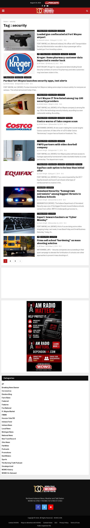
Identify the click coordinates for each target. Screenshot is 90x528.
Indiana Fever (7, 422)
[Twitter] (44, 507)
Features (5, 405)
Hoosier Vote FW (8, 418)
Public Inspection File (44, 526)
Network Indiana (44, 40)
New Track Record (9, 439)
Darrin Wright (43, 150)
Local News (61, 30)
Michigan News (7, 432)
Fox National (6, 408)
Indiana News (52, 30)
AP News (42, 63)
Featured (5, 401)
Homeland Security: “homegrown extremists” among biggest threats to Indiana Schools (59, 194)
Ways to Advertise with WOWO (31, 523)
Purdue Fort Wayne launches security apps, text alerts (35, 80)
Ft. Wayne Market (42, 30)
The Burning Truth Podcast (12, 463)
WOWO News (9, 84)
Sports (4, 459)
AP (38, 54)
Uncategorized (7, 466)
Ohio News (72, 54)
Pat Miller (5, 446)
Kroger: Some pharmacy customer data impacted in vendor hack (60, 59)
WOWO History (7, 470)
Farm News (6, 398)
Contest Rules (47, 523)
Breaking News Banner (10, 387)
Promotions (6, 452)
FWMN (4, 415)
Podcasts (5, 449)
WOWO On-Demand (9, 473)
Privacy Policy (64, 523)
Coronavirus (6, 391)
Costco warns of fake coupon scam (57, 121)
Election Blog (7, 394)
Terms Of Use (75, 523)
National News (70, 164)
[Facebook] (38, 507)
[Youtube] (50, 507)
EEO (56, 523)
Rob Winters (6, 456)
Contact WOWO (14, 523)
